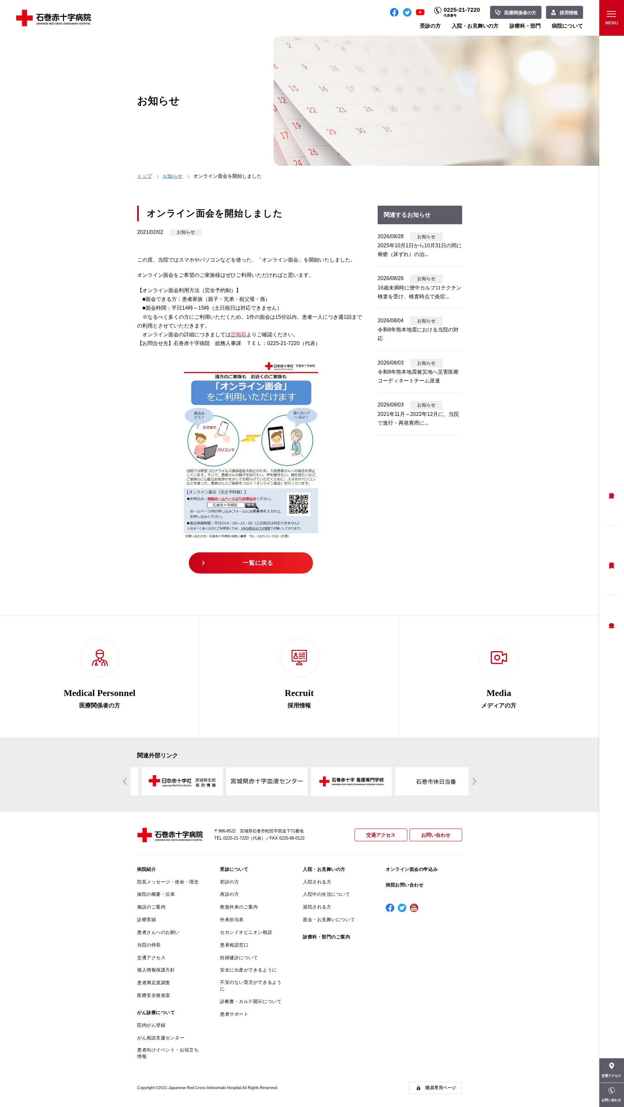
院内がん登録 (151, 1025)
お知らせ (172, 176)
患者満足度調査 (153, 982)
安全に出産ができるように (248, 969)
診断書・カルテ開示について (250, 1001)
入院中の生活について (326, 894)
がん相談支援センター (161, 1037)
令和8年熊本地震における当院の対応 (418, 334)
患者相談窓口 (234, 944)
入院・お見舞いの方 (475, 26)
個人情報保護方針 (156, 969)
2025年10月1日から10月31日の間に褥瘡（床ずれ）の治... (420, 250)
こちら (238, 334)
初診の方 (229, 881)
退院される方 (317, 906)
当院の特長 (149, 944)
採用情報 (569, 12)
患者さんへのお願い (158, 932)
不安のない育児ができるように (250, 985)
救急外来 (612, 617)
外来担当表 (232, 919)
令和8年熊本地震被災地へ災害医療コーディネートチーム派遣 (418, 376)
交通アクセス (381, 835)
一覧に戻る (258, 563)
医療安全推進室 (153, 995)
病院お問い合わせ (404, 884)
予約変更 (612, 560)
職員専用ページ (440, 1087)
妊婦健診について (239, 957)
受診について (234, 869)
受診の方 (430, 26)
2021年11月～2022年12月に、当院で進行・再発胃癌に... (418, 418)
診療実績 (146, 919)
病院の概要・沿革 (156, 894)
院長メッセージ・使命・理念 (168, 881)
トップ (144, 176)
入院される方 (317, 881)
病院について (567, 26)
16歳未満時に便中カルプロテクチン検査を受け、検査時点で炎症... (420, 292)
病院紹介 (146, 869)
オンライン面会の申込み (412, 869)
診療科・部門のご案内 (326, 936)
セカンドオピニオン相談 (246, 932)
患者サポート (234, 1014)
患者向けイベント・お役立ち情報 (168, 1053)
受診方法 (612, 490)
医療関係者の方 (520, 12)
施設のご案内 (151, 906)
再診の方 (229, 894)
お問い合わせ (435, 835)
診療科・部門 (525, 26)
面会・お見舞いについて (329, 919)
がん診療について (156, 1012)
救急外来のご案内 (239, 906)
